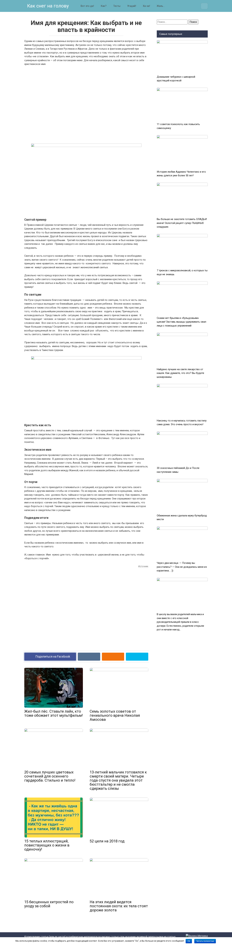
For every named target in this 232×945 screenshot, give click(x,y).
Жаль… (161, 5)
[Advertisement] (86, 104)
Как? (103, 5)
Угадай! (131, 5)
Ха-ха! (146, 5)
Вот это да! (87, 5)
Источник (143, 566)
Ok (189, 941)
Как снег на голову (47, 6)
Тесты (116, 5)
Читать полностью (205, 941)
